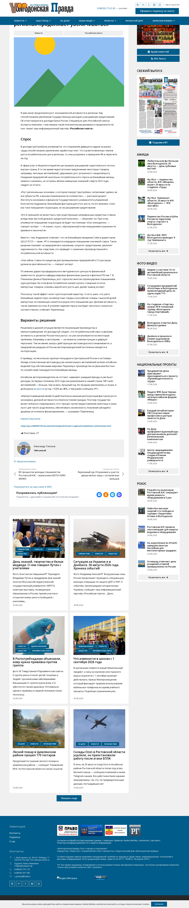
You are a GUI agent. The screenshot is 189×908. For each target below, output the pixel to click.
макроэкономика (26, 461)
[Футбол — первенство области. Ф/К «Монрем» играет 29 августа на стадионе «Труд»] (141, 181)
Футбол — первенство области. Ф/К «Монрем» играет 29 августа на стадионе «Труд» (160, 183)
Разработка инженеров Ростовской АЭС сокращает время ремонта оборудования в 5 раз (162, 493)
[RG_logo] (135, 830)
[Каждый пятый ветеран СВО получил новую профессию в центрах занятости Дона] (141, 412)
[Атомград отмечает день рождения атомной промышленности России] (141, 563)
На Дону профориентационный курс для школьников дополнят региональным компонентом (162, 434)
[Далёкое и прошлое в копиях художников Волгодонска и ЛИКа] (141, 338)
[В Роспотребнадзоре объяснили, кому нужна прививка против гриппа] (38, 635)
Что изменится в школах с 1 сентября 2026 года (93, 660)
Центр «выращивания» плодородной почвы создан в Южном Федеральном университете (160, 455)
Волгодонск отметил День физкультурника (162, 324)
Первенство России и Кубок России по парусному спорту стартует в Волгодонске (162, 220)
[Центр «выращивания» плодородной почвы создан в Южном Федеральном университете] (141, 452)
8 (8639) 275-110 (22, 869)
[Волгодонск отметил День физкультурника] (141, 325)
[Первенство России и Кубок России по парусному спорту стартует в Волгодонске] (141, 218)
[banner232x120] (67, 830)
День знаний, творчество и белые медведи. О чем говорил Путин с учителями (38, 565)
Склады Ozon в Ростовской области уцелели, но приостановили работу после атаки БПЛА (99, 755)
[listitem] (99, 494)
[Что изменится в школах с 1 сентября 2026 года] (99, 635)
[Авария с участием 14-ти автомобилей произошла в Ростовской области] (141, 271)
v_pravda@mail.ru (22, 876)
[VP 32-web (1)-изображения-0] (158, 106)
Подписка (14, 837)
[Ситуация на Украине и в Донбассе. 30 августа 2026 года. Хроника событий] (99, 538)
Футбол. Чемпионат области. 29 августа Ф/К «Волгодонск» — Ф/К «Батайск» (160, 201)
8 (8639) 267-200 (22, 872)
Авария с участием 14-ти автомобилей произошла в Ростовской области (162, 272)
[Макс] (160, 4)
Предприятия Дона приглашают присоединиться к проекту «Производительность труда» (162, 376)
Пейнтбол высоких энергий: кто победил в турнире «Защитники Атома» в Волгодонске (160, 512)
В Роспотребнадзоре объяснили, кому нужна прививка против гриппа (37, 662)
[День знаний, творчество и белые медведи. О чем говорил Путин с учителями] (38, 538)
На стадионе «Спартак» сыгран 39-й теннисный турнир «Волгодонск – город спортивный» (160, 308)
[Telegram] (137, 4)
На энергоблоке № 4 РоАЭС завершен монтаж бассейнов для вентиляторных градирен (162, 546)
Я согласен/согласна (171, 904)
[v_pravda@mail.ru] (11, 876)
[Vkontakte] (143, 4)
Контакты (14, 833)
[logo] (41, 8)
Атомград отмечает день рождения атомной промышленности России (161, 564)
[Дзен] (154, 4)
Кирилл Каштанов (30, 418)
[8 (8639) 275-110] (11, 869)
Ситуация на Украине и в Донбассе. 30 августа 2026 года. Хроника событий (96, 565)
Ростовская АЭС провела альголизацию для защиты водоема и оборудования (162, 529)
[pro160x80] (92, 830)
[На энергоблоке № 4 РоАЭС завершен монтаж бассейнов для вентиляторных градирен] (141, 545)
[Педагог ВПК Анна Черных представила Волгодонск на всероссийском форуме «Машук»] (141, 394)
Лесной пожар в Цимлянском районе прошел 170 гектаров (34, 753)
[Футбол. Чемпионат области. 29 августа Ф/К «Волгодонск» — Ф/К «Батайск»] (141, 200)
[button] (25, 21)
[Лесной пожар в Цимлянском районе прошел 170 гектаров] (38, 728)
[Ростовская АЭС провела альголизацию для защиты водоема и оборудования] (141, 529)
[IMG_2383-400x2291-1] (116, 830)
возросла (39, 388)
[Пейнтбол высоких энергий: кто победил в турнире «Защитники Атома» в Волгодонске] (141, 510)
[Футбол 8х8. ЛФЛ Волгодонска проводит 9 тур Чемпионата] (141, 237)
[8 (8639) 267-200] (11, 873)
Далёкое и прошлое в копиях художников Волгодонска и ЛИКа (159, 339)
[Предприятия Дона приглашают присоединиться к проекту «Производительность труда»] (141, 373)
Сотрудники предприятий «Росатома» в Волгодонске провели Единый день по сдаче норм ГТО (162, 289)
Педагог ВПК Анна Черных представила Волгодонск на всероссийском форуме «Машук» (162, 395)
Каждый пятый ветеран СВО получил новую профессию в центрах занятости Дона (160, 414)
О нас (12, 841)
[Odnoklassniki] (149, 4)
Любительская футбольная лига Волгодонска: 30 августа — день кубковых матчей (162, 164)
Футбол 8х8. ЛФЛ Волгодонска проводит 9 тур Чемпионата (161, 238)
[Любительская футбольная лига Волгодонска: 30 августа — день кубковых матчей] (141, 163)
